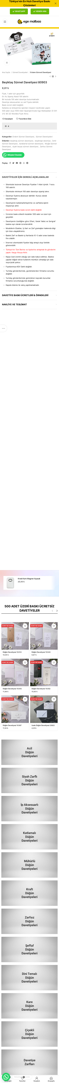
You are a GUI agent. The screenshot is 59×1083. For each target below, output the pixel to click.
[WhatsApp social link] (24, 163)
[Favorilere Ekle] (25, 626)
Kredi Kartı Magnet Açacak (29, 579)
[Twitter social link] (13, 163)
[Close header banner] (55, 3)
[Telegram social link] (27, 163)
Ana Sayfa (6, 72)
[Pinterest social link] (20, 163)
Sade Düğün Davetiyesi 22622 (43, 725)
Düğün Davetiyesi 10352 (41, 689)
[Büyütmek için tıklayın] (7, 62)
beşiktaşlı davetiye (43, 141)
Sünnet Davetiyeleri (20, 72)
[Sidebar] (3, 328)
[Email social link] (17, 163)
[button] (6, 1077)
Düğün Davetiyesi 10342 (12, 689)
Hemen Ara (41, 11)
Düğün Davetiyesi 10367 (12, 725)
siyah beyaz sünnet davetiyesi (25, 146)
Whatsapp (20, 11)
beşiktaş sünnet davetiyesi (21, 141)
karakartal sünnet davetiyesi (31, 144)
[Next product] (55, 76)
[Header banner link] (25, 3)
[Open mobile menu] (5, 21)
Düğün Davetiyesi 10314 (12, 652)
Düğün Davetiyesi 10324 (41, 652)
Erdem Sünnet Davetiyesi (40, 72)
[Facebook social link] (10, 163)
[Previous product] (50, 76)
